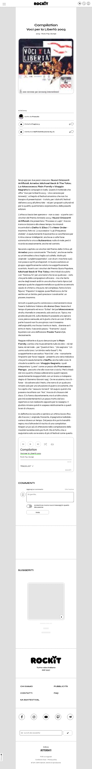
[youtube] (46, 717)
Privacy (1, 758)
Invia (38, 512)
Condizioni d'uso (40, 759)
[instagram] (34, 717)
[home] (41, 3)
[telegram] (70, 717)
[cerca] (84, 3)
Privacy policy (52, 759)
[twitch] (58, 717)
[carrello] (79, 3)
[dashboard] (88, 3)
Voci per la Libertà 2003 (30, 453)
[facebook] (22, 717)
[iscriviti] (67, 733)
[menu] (3, 3)
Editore (44, 748)
